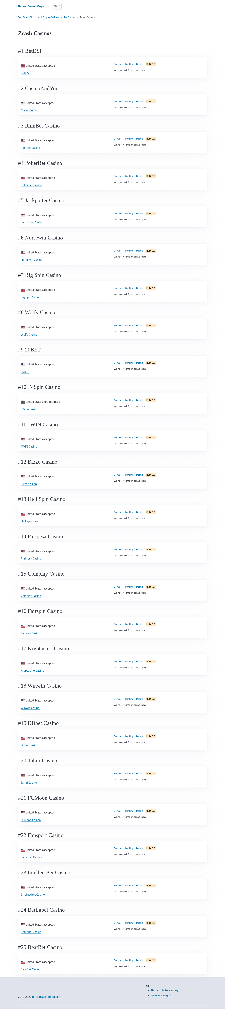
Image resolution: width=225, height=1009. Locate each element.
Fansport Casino (31, 857)
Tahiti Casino (29, 782)
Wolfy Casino (29, 334)
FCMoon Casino (31, 820)
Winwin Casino (30, 708)
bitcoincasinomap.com (46, 997)
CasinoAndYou (30, 110)
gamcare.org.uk (161, 995)
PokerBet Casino (31, 185)
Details (139, 64)
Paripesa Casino (31, 558)
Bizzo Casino (29, 484)
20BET (25, 372)
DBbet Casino (29, 745)
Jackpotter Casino (32, 222)
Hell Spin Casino (31, 521)
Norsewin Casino (31, 260)
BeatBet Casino (30, 969)
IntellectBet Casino (33, 894)
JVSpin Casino (29, 409)
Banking (129, 64)
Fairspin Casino (30, 633)
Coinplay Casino (31, 596)
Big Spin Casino (30, 297)
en (55, 6)
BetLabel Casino (31, 932)
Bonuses (118, 64)
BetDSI (25, 73)
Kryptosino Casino (32, 670)
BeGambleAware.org (164, 990)
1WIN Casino (29, 446)
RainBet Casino (30, 148)
